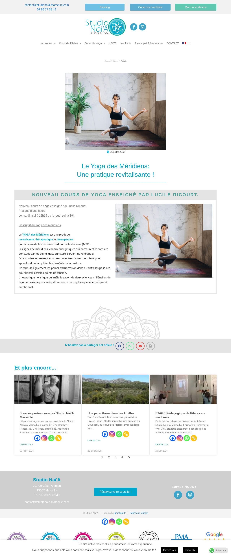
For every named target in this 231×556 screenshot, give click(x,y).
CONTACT (173, 43)
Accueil (107, 61)
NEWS (112, 43)
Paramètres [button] (169, 550)
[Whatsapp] (51, 438)
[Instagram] (44, 438)
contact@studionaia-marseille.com (47, 4)
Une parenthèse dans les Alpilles (111, 413)
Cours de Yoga (93, 43)
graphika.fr (120, 513)
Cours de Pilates (68, 43)
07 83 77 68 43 (46, 9)
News (115, 61)
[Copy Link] (58, 438)
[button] (120, 346)
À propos (46, 43)
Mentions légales (139, 513)
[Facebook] (37, 438)
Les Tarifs (125, 43)
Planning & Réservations (149, 43)
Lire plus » (26, 444)
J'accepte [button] (190, 550)
